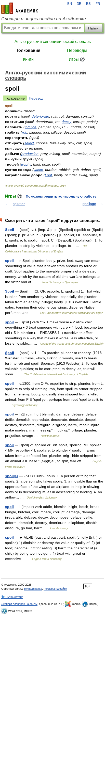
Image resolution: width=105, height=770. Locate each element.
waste (38, 170)
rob (24, 132)
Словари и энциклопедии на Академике (43, 18)
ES (88, 4)
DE (79, 4)
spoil (9, 261)
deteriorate (40, 116)
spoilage (89, 204)
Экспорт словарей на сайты (19, 603)
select (29, 143)
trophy (26, 164)
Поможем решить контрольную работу (61, 196)
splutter (19, 204)
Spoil (9, 230)
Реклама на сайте (55, 588)
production (29, 154)
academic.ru (19, 8)
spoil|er (11, 476)
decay (66, 122)
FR (98, 4)
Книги (28, 59)
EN (69, 4)
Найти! (93, 28)
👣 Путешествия (12, 596)
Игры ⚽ (77, 59)
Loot (48, 175)
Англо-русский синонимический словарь (53, 41)
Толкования (28, 50)
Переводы (77, 50)
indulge (30, 127)
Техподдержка (33, 588)
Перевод (36, 98)
